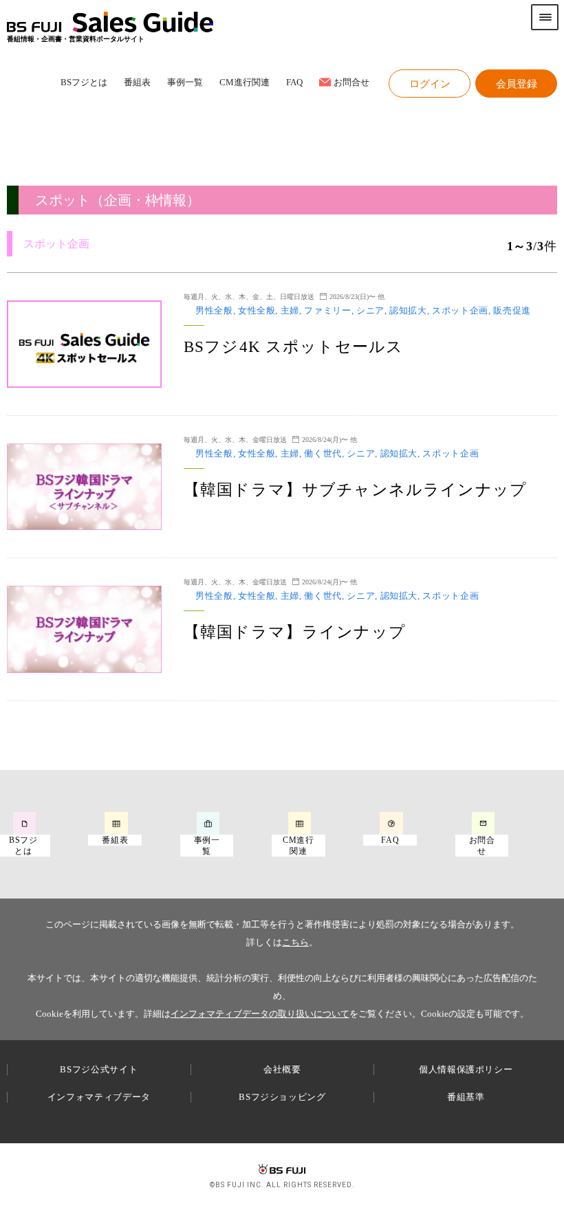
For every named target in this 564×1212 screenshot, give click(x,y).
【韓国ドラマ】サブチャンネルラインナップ (355, 489)
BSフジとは (84, 82)
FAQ (294, 82)
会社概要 (282, 1069)
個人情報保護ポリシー (466, 1069)
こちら (295, 942)
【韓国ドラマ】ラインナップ (295, 632)
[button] (429, 83)
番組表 (137, 82)
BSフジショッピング (282, 1097)
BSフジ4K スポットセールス (293, 346)
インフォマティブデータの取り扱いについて (260, 1014)
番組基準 (466, 1097)
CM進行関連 (244, 82)
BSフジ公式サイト (99, 1069)
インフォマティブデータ (99, 1097)
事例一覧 (185, 82)
